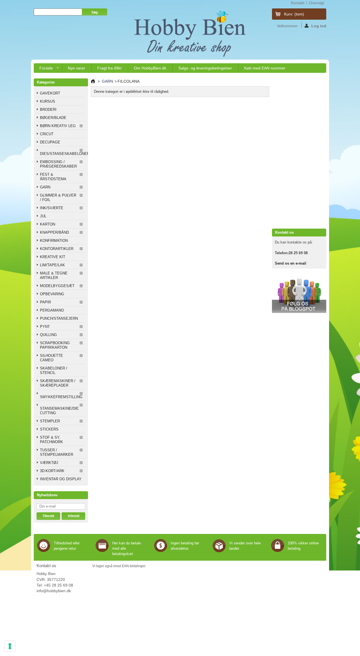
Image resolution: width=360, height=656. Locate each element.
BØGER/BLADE (53, 118)
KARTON (47, 224)
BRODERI (48, 109)
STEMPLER (50, 421)
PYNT (45, 326)
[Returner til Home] (93, 81)
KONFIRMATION (54, 240)
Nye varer (76, 68)
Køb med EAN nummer (264, 68)
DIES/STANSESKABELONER (62, 154)
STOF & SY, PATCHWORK (51, 439)
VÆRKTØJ (49, 463)
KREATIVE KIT (52, 257)
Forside (43, 69)
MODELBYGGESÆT (57, 286)
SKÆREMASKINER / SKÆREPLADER (57, 383)
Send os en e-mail (290, 263)
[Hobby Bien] (190, 33)
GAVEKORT (50, 93)
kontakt (297, 3)
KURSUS (47, 101)
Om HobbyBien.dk (150, 68)
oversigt (316, 3)
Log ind (318, 26)
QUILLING (48, 335)
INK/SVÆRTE (51, 208)
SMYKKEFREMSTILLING (61, 397)
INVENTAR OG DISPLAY (61, 479)
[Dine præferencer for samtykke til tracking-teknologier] (9, 646)
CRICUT (46, 134)
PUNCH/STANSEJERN (59, 318)
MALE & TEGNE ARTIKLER (54, 275)
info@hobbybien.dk (54, 591)
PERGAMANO (52, 310)
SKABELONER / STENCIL (53, 370)
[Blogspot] (299, 312)
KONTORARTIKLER (56, 249)
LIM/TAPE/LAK (52, 265)
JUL (43, 216)
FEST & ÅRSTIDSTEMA (53, 176)
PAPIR (45, 302)
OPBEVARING (52, 294)
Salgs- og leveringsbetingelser (205, 68)
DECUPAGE (50, 142)
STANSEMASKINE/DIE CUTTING (59, 410)
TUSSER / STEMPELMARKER (56, 452)
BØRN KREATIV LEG (58, 126)
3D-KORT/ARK (52, 471)
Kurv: (294, 14)
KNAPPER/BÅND (54, 232)
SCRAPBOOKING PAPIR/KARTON (55, 345)
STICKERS (49, 429)
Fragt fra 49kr (109, 68)
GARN (45, 187)
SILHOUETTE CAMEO (51, 357)
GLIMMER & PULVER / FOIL (58, 197)
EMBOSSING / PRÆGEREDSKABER (58, 164)
